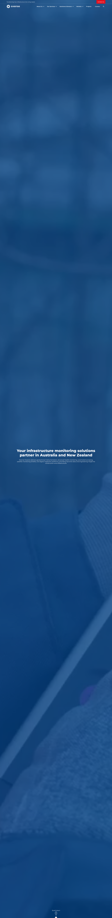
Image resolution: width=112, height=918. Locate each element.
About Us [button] (39, 6)
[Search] (103, 6)
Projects (88, 6)
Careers (97, 6)
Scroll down (56, 910)
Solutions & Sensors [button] (66, 6)
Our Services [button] (51, 6)
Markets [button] (79, 6)
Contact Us (101, 2)
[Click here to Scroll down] (56, 913)
